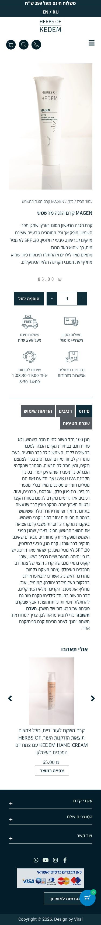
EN (45, 12)
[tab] (84, 411)
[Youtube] (45, 860)
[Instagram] (55, 860)
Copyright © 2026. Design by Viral (50, 919)
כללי (71, 201)
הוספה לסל (29, 299)
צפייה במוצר (52, 771)
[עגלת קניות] (11, 45)
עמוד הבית (84, 201)
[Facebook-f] (65, 860)
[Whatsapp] (36, 860)
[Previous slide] (10, 698)
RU (56, 12)
